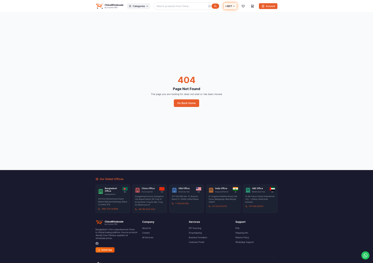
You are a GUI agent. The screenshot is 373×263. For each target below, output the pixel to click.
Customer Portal (196, 242)
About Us (146, 228)
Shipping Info (241, 233)
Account (270, 6)
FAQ (237, 228)
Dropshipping (195, 233)
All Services (147, 237)
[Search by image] (209, 6)
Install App (106, 250)
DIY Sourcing (195, 228)
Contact (146, 233)
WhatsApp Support (244, 242)
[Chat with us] (365, 255)
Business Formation (198, 237)
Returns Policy (242, 237)
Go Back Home (186, 103)
